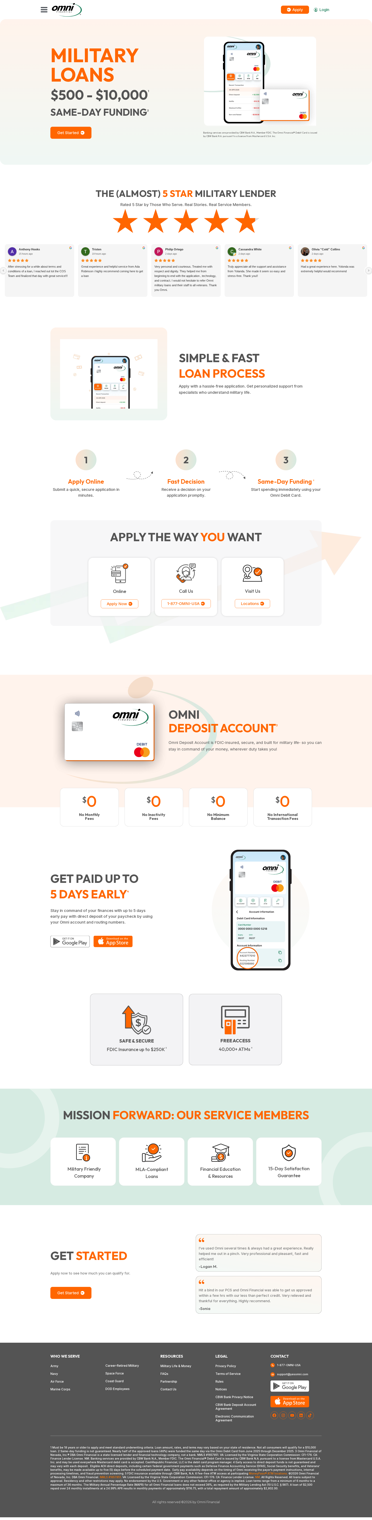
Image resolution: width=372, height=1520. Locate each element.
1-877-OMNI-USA (289, 1365)
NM (257, 1477)
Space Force (114, 1373)
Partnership (168, 1381)
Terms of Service (228, 1374)
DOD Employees (117, 1389)
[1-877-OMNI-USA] (272, 1365)
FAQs (164, 1374)
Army (54, 1366)
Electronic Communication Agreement (234, 1418)
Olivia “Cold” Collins (326, 249)
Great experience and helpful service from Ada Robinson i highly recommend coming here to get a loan (112, 271)
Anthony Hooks (29, 249)
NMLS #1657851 (110, 1477)
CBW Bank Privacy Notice (234, 1397)
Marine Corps (60, 1389)
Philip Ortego (174, 249)
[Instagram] (283, 1415)
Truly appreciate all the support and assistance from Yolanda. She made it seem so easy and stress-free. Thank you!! (257, 271)
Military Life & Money (175, 1366)
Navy (54, 1374)
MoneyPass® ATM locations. (268, 1473)
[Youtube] (292, 1415)
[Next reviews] (368, 270)
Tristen (96, 249)
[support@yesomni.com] (272, 1374)
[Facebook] (274, 1415)
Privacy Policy (225, 1366)
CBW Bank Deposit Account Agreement (235, 1407)
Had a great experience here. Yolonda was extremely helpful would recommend (327, 269)
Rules (219, 1381)
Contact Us (168, 1389)
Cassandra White (250, 249)
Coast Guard (114, 1381)
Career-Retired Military (122, 1365)
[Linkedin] (301, 1415)
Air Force (57, 1381)
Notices (221, 1389)
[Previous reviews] (3, 270)
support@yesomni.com (292, 1374)
